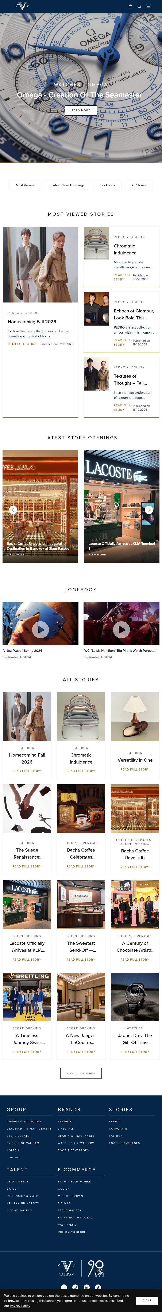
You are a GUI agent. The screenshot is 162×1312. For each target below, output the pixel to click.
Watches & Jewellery (76, 1143)
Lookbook (108, 185)
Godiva (64, 1188)
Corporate (118, 1128)
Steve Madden (70, 1210)
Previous (13, 510)
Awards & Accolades (24, 1121)
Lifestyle (66, 1128)
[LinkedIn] (87, 1287)
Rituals (64, 1203)
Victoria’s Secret (73, 1232)
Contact (14, 1157)
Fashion (65, 1121)
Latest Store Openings (67, 185)
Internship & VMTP (22, 1196)
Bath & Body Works (74, 1181)
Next (149, 510)
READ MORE (81, 110)
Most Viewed (25, 185)
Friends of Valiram (23, 1143)
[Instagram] (75, 1287)
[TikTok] (98, 1287)
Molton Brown (70, 1196)
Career (13, 1188)
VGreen (13, 1150)
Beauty (115, 1121)
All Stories (138, 185)
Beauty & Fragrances (76, 1136)
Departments (18, 1181)
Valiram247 (67, 1224)
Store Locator (19, 1136)
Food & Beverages (73, 1150)
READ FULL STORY (22, 344)
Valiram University (23, 1203)
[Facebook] (64, 1287)
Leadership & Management (29, 1128)
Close (147, 1300)
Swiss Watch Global (75, 1217)
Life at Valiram (19, 1210)
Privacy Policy (20, 1305)
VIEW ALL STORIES (81, 1073)
